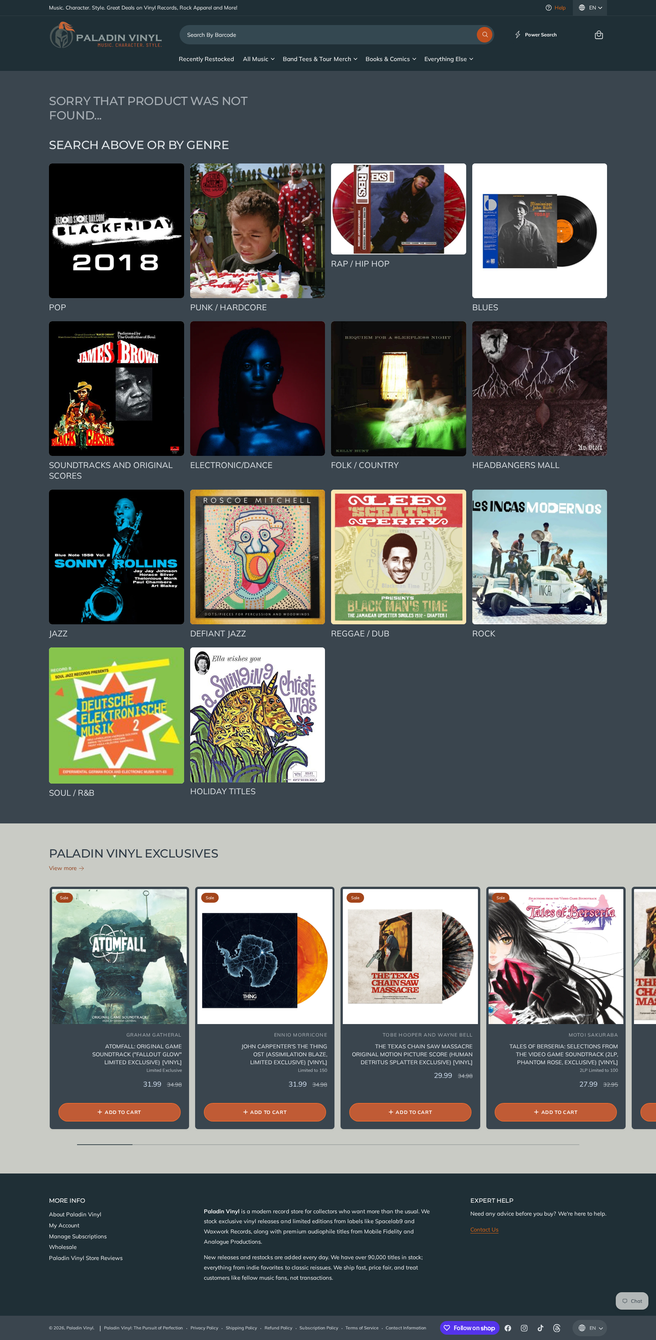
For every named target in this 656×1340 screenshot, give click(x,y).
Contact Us (484, 1229)
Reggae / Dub (360, 633)
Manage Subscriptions (78, 1236)
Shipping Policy (241, 1328)
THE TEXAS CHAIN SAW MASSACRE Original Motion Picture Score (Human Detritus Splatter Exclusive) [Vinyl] (412, 1054)
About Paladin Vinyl (75, 1214)
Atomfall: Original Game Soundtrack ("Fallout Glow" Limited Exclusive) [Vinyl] (136, 1054)
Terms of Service (361, 1328)
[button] (599, 34)
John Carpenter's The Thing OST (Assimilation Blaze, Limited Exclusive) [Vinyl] (284, 1054)
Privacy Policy (204, 1328)
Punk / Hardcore (228, 307)
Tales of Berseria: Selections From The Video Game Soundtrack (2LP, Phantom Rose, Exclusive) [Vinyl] (563, 1054)
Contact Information (406, 1328)
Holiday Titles (222, 791)
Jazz (58, 633)
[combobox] (337, 34)
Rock (483, 633)
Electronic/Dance (231, 465)
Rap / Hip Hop (360, 263)
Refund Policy (278, 1328)
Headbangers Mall (516, 465)
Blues (485, 307)
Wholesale (63, 1246)
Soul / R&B (72, 792)
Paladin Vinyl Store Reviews (86, 1257)
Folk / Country (365, 465)
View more (63, 868)
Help (560, 7)
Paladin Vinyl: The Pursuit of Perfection (143, 1328)
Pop (57, 307)
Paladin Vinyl (79, 1328)
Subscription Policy (319, 1328)
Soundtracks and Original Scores (111, 470)
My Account (64, 1225)
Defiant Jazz (218, 633)
